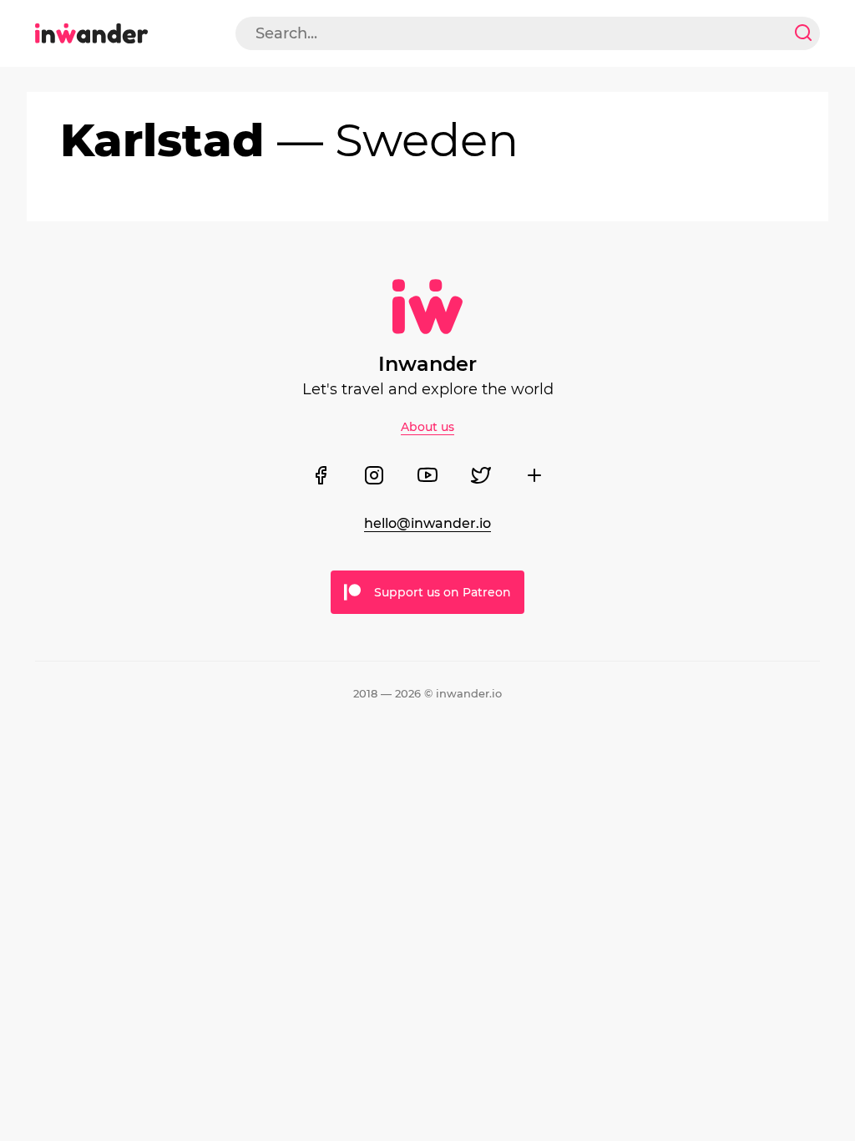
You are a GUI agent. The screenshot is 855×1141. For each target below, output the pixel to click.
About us (427, 426)
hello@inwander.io (427, 523)
